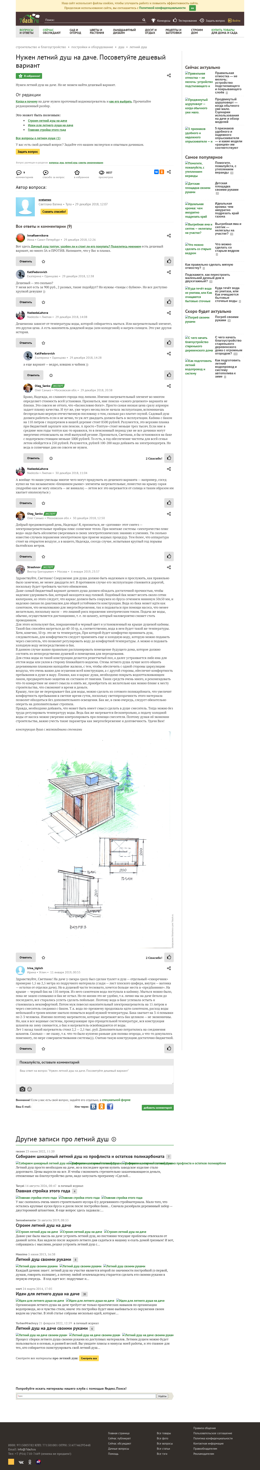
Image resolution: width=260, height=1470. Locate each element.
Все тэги (162, 1454)
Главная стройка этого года (47, 130)
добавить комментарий (158, 1107)
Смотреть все (89, 1358)
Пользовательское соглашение (212, 1433)
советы (82, 162)
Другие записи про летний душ (62, 1139)
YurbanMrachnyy (27, 1323)
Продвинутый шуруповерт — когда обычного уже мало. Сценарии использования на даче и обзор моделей (227, 110)
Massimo (21, 1254)
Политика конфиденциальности (213, 1438)
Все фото (162, 1438)
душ (62, 162)
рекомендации (95, 162)
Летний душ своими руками (43, 1259)
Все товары (164, 1433)
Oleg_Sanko (42, 386)
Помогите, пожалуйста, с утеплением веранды (225, 167)
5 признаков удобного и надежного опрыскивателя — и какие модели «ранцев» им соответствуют (228, 138)
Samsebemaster (26, 1220)
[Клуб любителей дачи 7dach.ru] (30, 18)
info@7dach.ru (27, 1449)
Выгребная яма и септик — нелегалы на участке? (228, 228)
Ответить (26, 261)
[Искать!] (143, 20)
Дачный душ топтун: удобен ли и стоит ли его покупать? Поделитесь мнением (86, 246)
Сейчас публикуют (119, 1438)
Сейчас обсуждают (119, 1443)
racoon (20, 1151)
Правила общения (204, 1428)
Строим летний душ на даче (47, 121)
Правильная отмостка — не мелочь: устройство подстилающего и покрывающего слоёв (228, 82)
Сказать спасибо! (54, 212)
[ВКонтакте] (156, 172)
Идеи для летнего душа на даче (50, 125)
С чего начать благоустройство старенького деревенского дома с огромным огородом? (228, 345)
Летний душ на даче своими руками (52, 1328)
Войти (236, 20)
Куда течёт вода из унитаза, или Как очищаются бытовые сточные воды (227, 294)
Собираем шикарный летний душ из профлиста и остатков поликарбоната (90, 1156)
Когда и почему (26, 101)
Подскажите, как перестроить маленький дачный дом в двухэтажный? (207, 278)
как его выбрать (120, 101)
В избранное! (31, 76)
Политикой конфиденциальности (162, 8)
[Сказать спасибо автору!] (169, 261)
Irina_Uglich (35, 968)
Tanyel (20, 1186)
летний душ (71, 162)
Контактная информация (208, 1443)
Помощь (113, 1454)
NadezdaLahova (37, 313)
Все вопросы (165, 1443)
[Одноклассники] (162, 172)
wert (19, 1289)
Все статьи (163, 1448)
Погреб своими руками (226, 318)
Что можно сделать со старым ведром (227, 247)
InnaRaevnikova (37, 235)
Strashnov (34, 567)
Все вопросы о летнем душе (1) (38, 138)
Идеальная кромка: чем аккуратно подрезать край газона (227, 210)
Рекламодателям (203, 1454)
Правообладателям (205, 1448)
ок (192, 8)
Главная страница (118, 1433)
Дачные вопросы (118, 1448)
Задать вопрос (28, 152)
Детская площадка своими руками (226, 186)
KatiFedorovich (37, 272)
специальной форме (116, 1100)
